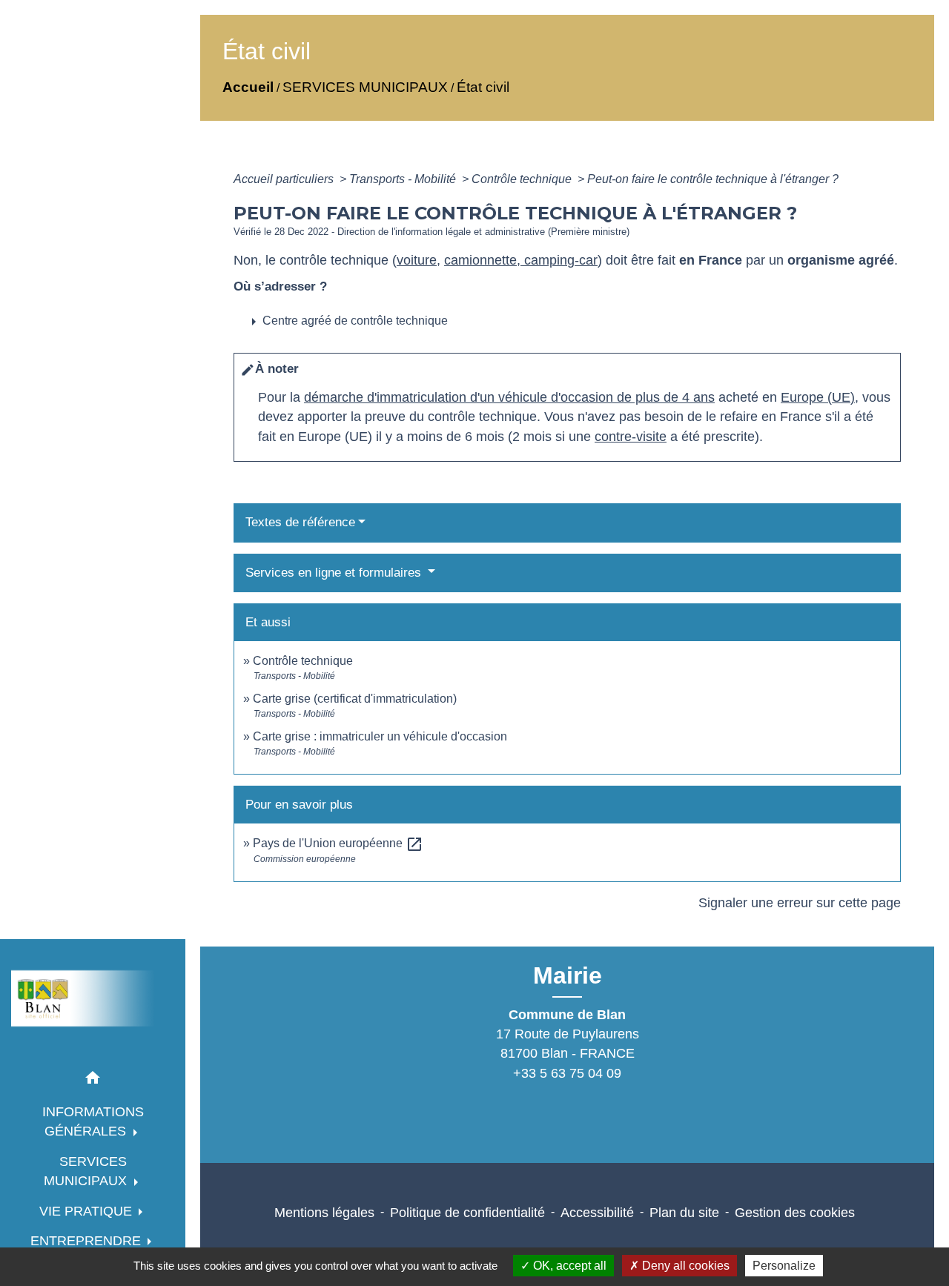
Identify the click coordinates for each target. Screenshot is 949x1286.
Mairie (567, 975)
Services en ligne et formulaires (335, 573)
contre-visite (631, 436)
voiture (417, 260)
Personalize (784, 1265)
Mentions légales (324, 1212)
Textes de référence (300, 522)
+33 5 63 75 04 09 (567, 1073)
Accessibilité (597, 1212)
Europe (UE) (818, 397)
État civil (483, 87)
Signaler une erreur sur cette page (799, 902)
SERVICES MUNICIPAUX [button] (87, 1171)
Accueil (248, 87)
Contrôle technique (523, 179)
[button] (92, 1080)
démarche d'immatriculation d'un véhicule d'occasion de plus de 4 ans (509, 397)
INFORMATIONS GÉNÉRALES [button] (93, 1121)
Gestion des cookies (795, 1212)
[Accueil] (92, 998)
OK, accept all (568, 1265)
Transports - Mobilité (404, 179)
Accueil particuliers (285, 179)
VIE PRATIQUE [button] (87, 1211)
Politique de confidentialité (467, 1212)
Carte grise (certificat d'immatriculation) (355, 698)
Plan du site (684, 1212)
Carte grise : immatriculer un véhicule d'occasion (380, 736)
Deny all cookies (684, 1265)
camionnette (480, 260)
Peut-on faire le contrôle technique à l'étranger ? (713, 179)
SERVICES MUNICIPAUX (365, 87)
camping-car (559, 260)
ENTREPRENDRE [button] (87, 1240)
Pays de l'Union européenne (338, 843)
